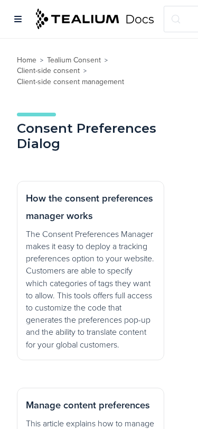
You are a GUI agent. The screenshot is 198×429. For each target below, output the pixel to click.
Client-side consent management (70, 81)
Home (26, 60)
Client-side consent (48, 70)
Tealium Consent (74, 60)
